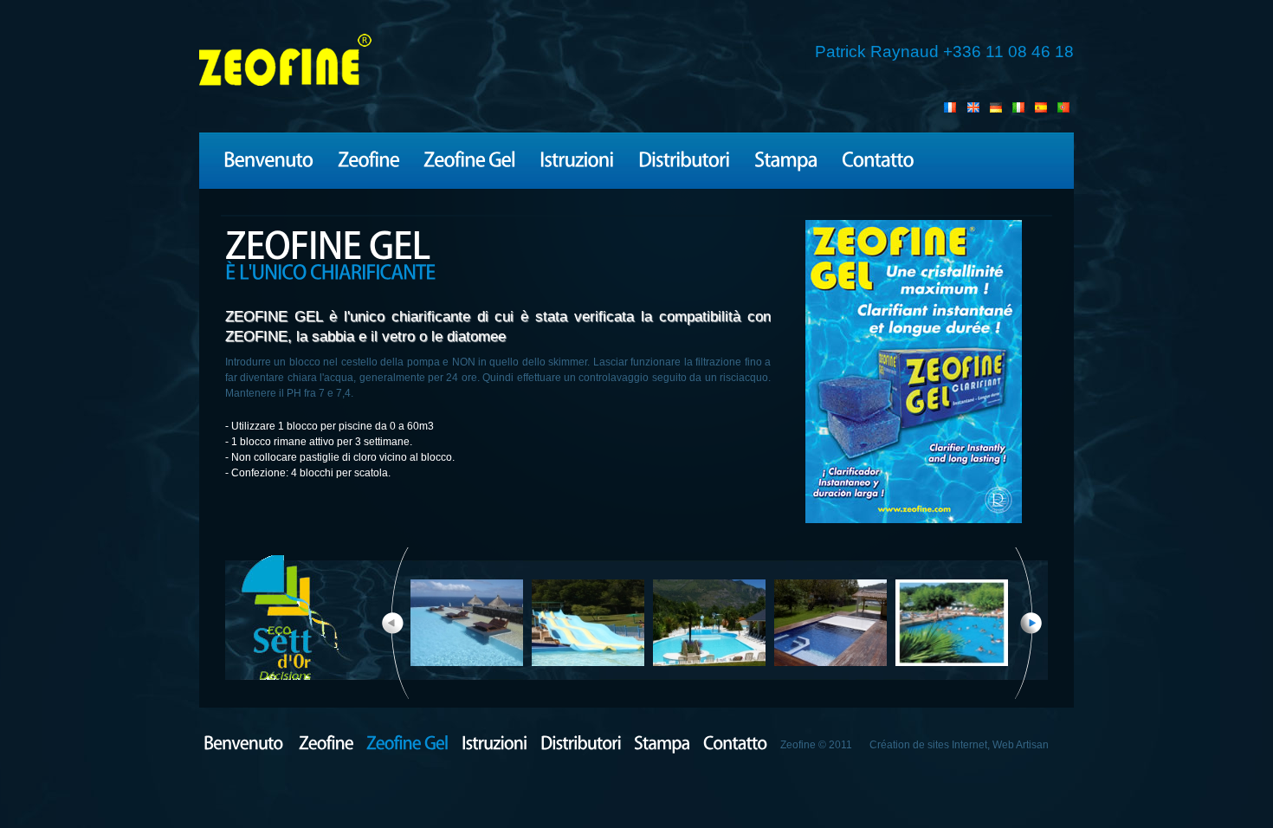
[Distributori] (684, 158)
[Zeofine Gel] (469, 158)
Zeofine (285, 66)
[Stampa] (785, 158)
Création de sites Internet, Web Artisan (959, 745)
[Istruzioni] (577, 158)
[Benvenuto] (268, 158)
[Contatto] (878, 158)
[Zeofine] (368, 158)
